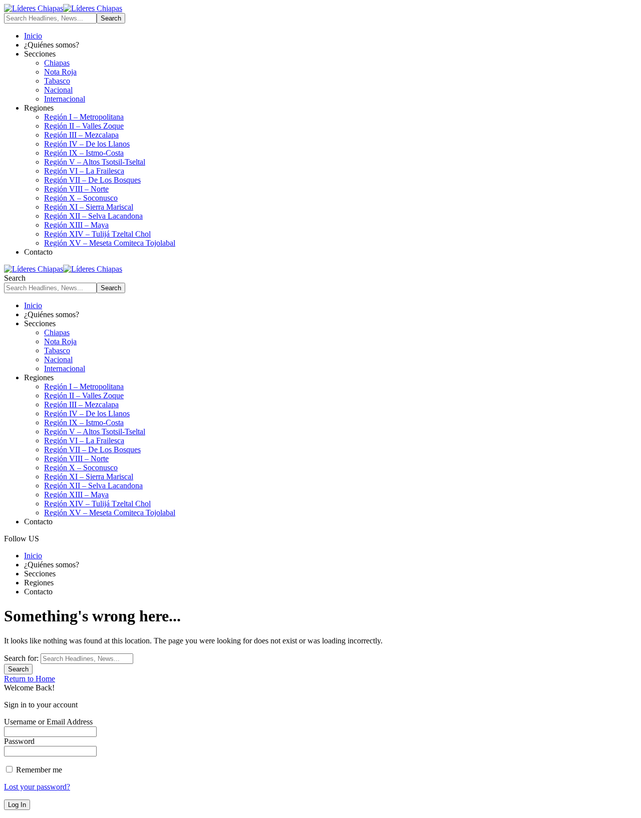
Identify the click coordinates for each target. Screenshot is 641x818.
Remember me (38, 769)
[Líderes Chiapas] (63, 8)
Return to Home (29, 678)
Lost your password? (37, 786)
